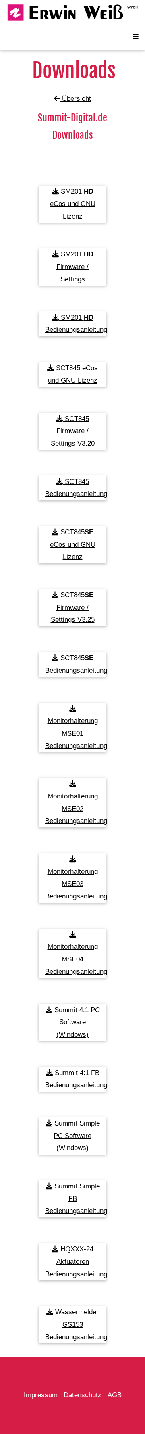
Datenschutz (83, 1395)
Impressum (41, 1395)
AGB (115, 1395)
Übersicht (75, 98)
